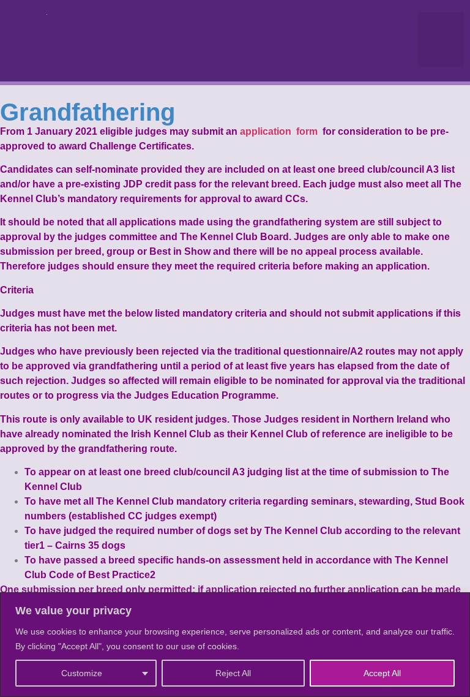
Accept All (382, 673)
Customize (81, 673)
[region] (235, 644)
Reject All (233, 673)
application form (280, 131)
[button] (441, 39)
